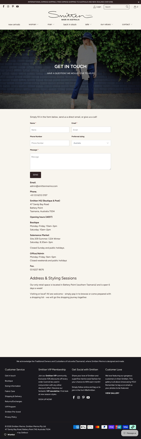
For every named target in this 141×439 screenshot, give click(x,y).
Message (34, 150)
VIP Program (10, 407)
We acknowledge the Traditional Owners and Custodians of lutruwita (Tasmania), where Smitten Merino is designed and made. (70, 361)
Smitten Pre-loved (13, 412)
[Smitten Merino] (70, 16)
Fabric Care (10, 391)
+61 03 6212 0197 (38, 195)
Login (98, 7)
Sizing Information (13, 386)
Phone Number (36, 136)
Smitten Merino (18, 426)
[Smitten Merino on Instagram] (8, 7)
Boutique (9, 381)
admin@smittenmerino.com (44, 186)
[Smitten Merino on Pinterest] (12, 7)
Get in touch (10, 376)
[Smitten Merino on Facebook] (3, 7)
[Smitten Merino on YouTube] (17, 7)
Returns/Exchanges (13, 401)
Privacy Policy (11, 417)
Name (33, 123)
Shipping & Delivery (13, 396)
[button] (34, 24)
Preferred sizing (78, 136)
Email (74, 123)
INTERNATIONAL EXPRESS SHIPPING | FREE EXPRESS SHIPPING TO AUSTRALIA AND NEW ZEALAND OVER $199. (70, 2)
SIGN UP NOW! (45, 399)
